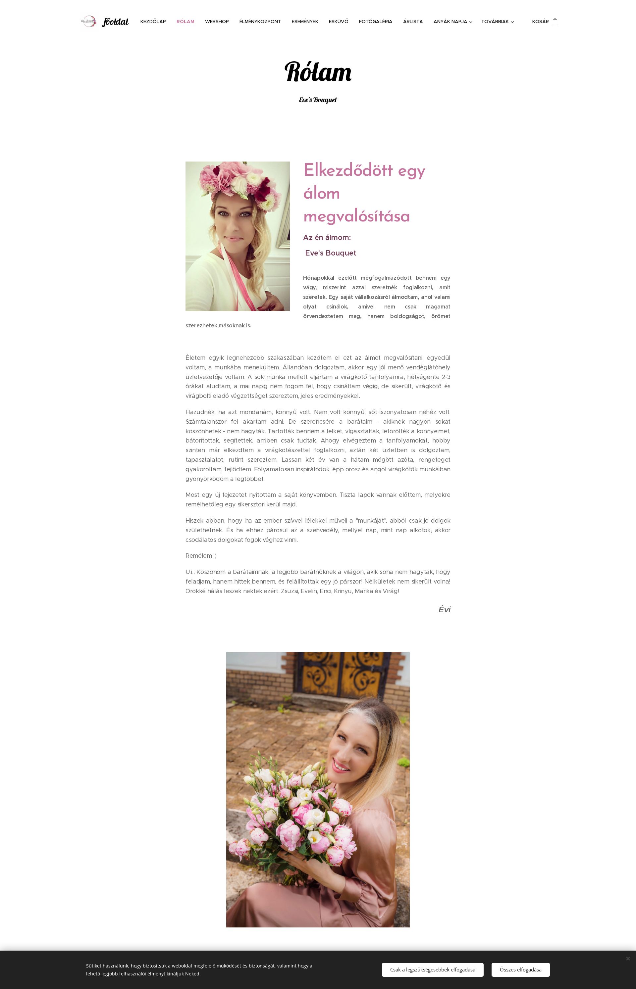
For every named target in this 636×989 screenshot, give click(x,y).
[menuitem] (155, 21)
